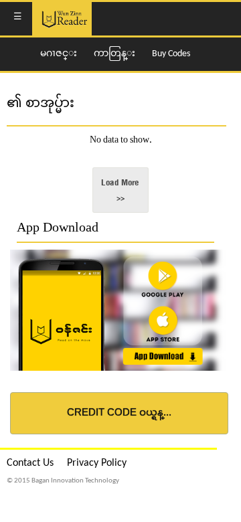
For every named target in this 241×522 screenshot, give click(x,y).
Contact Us (30, 463)
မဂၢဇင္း (58, 54)
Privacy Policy (97, 463)
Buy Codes (171, 54)
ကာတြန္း (114, 54)
